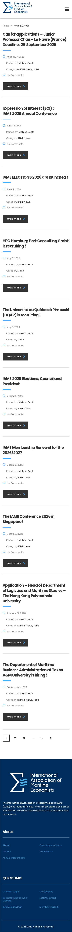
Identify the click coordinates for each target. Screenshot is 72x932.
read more (14, 86)
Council (7, 851)
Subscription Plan (12, 907)
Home (6, 25)
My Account (46, 891)
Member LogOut (48, 907)
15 (41, 738)
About (6, 845)
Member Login (11, 891)
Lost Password (47, 898)
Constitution (46, 851)
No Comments (15, 75)
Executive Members (50, 845)
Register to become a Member (15, 899)
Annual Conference (14, 857)
